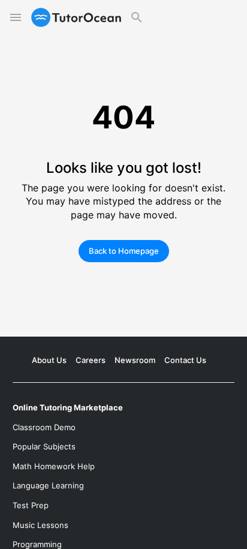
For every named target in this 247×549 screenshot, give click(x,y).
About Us (49, 360)
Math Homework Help (54, 466)
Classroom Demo (44, 427)
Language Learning (48, 485)
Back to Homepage (124, 251)
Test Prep (31, 505)
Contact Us (185, 360)
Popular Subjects (44, 446)
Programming (37, 544)
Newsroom (135, 360)
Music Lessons (40, 525)
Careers (91, 360)
